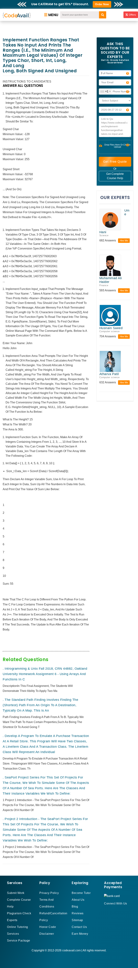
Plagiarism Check (19, 913)
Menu (53, 14)
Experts (12, 920)
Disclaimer (46, 933)
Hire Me (124, 240)
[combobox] (105, 91)
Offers (132, 14)
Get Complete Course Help (115, 176)
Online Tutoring (17, 926)
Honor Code (47, 926)
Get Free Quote (115, 161)
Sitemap (77, 920)
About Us (78, 899)
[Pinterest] (110, 909)
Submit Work (15, 892)
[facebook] (105, 909)
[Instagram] (114, 909)
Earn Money (80, 933)
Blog (75, 906)
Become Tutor (81, 892)
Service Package (18, 940)
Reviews (78, 913)
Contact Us (79, 926)
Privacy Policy (49, 892)
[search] (102, 14)
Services (13, 933)
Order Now (102, 4)
